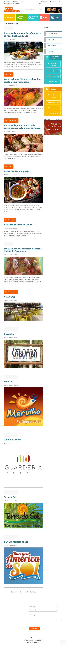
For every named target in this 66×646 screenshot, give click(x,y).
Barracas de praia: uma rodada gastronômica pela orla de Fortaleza (22, 126)
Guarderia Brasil (12, 439)
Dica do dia (51, 40)
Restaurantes (12, 292)
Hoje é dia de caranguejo (16, 171)
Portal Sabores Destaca (53, 64)
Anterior (13, 592)
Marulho (8, 381)
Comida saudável (53, 113)
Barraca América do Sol (16, 541)
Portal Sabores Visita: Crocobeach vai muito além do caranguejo (23, 80)
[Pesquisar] (40, 9)
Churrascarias (53, 108)
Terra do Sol (10, 497)
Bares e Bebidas (53, 71)
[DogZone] (53, 9)
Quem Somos (22, 606)
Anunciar (21, 608)
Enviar (34, 628)
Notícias (50, 52)
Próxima (33, 592)
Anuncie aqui (59, 119)
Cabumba (9, 334)
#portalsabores (33, 642)
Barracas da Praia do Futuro (18, 224)
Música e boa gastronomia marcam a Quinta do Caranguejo (23, 249)
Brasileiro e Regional (53, 83)
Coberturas (7, 609)
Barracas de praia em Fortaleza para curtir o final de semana (22, 34)
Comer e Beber (12, 120)
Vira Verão (9, 297)
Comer (10, 28)
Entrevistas (21, 609)
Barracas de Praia (53, 76)
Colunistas (11, 220)
